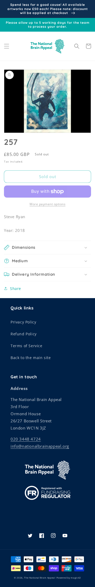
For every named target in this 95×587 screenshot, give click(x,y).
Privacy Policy (23, 321)
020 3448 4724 (26, 439)
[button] (6, 46)
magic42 (76, 577)
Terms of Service (26, 345)
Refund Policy (24, 333)
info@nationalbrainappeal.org (40, 446)
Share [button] (15, 288)
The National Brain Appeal (39, 577)
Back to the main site (31, 357)
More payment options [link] (47, 204)
